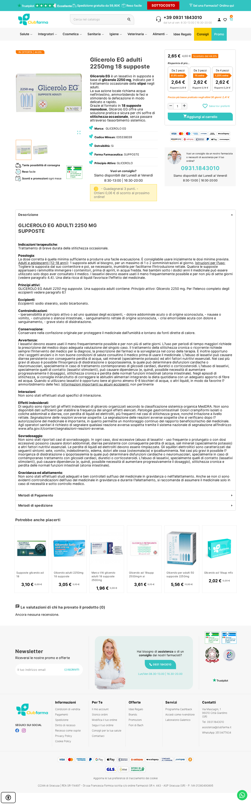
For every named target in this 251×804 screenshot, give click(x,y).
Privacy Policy (63, 735)
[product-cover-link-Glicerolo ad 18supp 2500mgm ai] (144, 548)
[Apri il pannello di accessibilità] (8, 797)
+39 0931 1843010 (183, 17)
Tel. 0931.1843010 (213, 721)
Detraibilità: (102, 146)
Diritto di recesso (65, 725)
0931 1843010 (162, 664)
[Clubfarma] (33, 19)
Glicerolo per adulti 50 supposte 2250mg (180, 574)
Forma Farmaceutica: (108, 154)
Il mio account (100, 709)
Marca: (99, 128)
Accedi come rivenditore (180, 714)
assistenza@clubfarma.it (216, 727)
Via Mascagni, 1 (214, 713)
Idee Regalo (136, 709)
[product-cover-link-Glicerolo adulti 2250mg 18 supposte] (69, 548)
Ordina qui (226, 5)
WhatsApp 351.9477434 (216, 732)
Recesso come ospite (68, 730)
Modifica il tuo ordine (104, 719)
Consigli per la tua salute (106, 730)
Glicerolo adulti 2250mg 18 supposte (68, 574)
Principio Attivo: (105, 163)
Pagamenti (61, 714)
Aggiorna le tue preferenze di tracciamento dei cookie (125, 778)
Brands (133, 714)
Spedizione (61, 719)
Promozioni (135, 719)
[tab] (125, 215)
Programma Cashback (178, 709)
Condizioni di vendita (67, 709)
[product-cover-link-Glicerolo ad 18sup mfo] (219, 548)
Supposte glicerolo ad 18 (30, 574)
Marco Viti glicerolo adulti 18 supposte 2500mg (103, 576)
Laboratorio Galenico (177, 719)
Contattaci (98, 735)
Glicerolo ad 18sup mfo (218, 572)
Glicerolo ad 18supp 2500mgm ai (141, 574)
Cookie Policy (63, 741)
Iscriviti (73, 669)
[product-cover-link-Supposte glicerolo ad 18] (31, 548)
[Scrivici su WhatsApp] (242, 795)
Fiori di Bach (136, 725)
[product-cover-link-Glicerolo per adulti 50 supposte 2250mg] (182, 548)
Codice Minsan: (105, 137)
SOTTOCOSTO (163, 5)
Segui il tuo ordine (102, 725)
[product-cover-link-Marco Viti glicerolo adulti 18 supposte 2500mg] (107, 548)
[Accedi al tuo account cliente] (219, 19)
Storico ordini (100, 714)
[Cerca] (129, 19)
